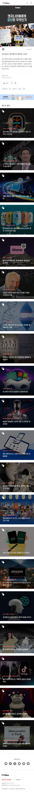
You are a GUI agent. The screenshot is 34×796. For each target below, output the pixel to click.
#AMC (4, 710)
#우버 (10, 549)
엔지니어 (15, 89)
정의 (10, 89)
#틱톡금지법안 (15, 676)
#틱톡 (4, 676)
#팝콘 (11, 710)
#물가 (14, 515)
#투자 (4, 289)
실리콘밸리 (4, 89)
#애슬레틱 (13, 225)
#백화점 (4, 354)
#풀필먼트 (9, 193)
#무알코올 (8, 225)
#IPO (8, 257)
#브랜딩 (12, 483)
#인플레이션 (9, 515)
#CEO (16, 161)
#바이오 (10, 322)
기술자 (19, 89)
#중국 (7, 322)
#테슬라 (9, 418)
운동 (24, 89)
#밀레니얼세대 (19, 740)
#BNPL (4, 257)
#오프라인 (15, 450)
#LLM (10, 388)
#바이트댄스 (8, 676)
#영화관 (8, 710)
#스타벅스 (5, 161)
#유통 (8, 354)
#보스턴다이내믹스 (16, 418)
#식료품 (13, 549)
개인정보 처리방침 (6, 779)
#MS (8, 388)
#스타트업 (14, 128)
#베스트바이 (5, 450)
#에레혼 (4, 646)
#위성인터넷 (13, 579)
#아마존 (4, 193)
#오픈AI (4, 388)
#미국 (4, 322)
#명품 (11, 354)
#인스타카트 (5, 549)
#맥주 (4, 225)
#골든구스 (5, 483)
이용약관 (18, 779)
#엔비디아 (13, 740)
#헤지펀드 (8, 289)
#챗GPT (8, 614)
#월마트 (13, 193)
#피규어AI (5, 418)
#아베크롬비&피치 (7, 740)
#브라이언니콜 (11, 161)
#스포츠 (4, 128)
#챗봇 (10, 257)
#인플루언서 (12, 646)
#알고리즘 (13, 289)
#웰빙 (8, 646)
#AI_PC (10, 450)
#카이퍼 (8, 579)
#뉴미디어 (9, 128)
